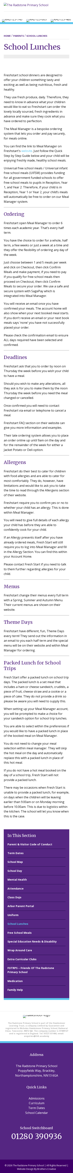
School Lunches (17, 924)
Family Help (15, 990)
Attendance (15, 888)
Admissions (37, 1098)
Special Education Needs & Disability (32, 941)
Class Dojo (14, 897)
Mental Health (17, 879)
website (26, 151)
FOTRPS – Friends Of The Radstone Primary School (30, 970)
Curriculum (36, 1103)
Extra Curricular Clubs (21, 959)
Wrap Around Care (19, 950)
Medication (15, 981)
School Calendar (36, 1113)
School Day (14, 871)
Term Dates (15, 853)
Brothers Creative (46, 1169)
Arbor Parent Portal (20, 906)
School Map (15, 862)
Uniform (13, 915)
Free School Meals (19, 932)
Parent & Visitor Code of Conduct (29, 844)
